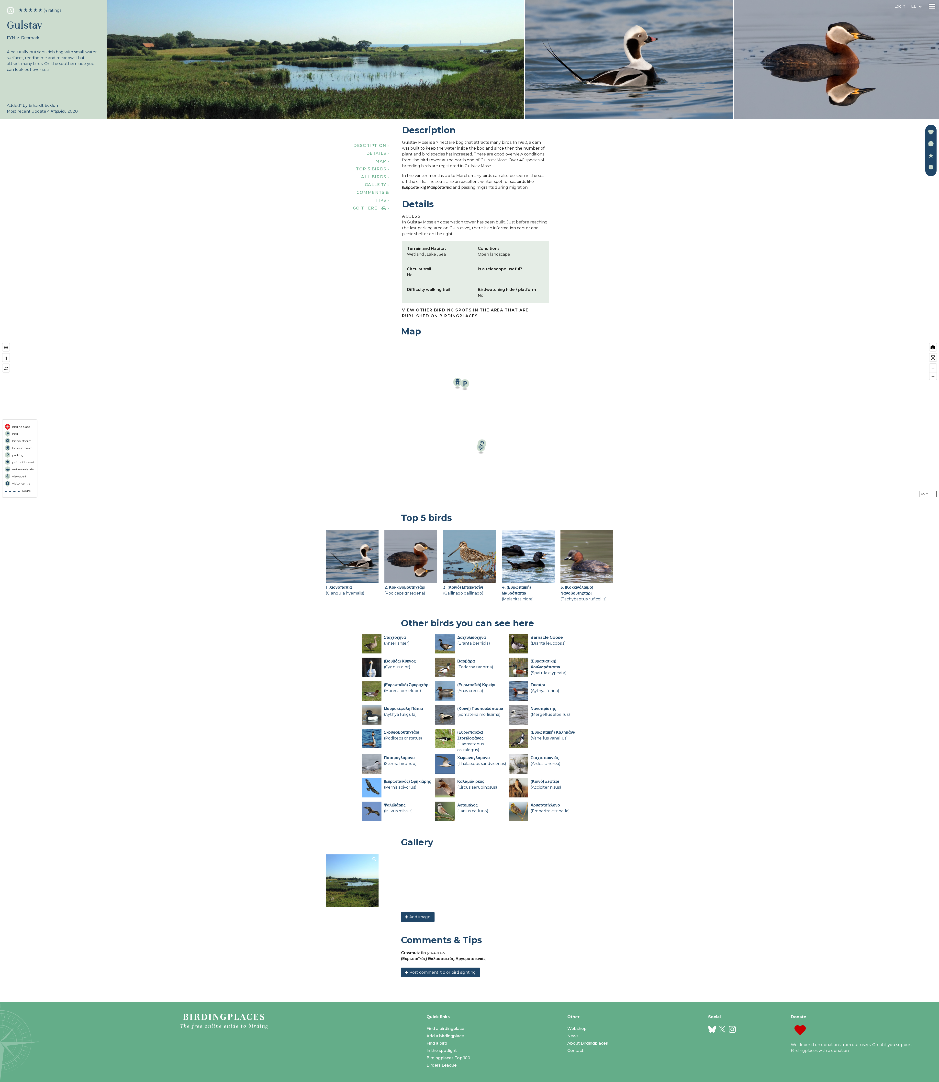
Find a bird (436, 1043)
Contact (575, 1050)
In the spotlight (441, 1050)
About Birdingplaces (587, 1043)
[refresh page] (6, 368)
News (573, 1036)
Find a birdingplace (445, 1028)
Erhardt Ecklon (43, 105)
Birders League (441, 1065)
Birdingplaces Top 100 (448, 1058)
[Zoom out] (933, 376)
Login (899, 6)
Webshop (577, 1028)
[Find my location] (6, 347)
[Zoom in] (933, 368)
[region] (469, 420)
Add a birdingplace (445, 1036)
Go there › (371, 208)
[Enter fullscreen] (933, 357)
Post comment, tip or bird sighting (442, 972)
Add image (419, 917)
